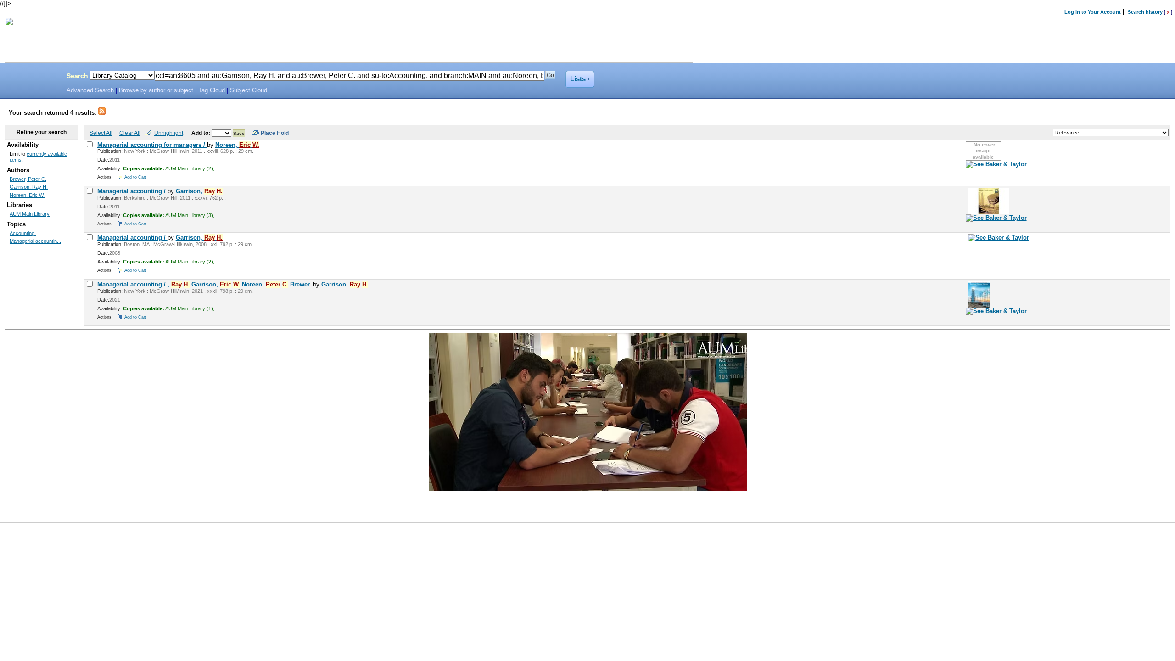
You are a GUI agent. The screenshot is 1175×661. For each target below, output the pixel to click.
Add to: (201, 133)
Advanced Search (90, 90)
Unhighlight (168, 133)
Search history (1145, 12)
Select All (101, 133)
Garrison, (199, 191)
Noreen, (237, 144)
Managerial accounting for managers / (152, 144)
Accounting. (23, 233)
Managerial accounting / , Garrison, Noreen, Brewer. (204, 284)
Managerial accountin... (35, 241)
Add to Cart (135, 176)
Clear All (129, 133)
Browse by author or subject (156, 90)
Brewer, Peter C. (28, 179)
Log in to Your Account (1092, 12)
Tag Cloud (211, 90)
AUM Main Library (30, 214)
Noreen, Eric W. (27, 195)
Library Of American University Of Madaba (30, 77)
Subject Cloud (248, 90)
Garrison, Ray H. (29, 187)
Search (77, 75)
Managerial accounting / (132, 191)
